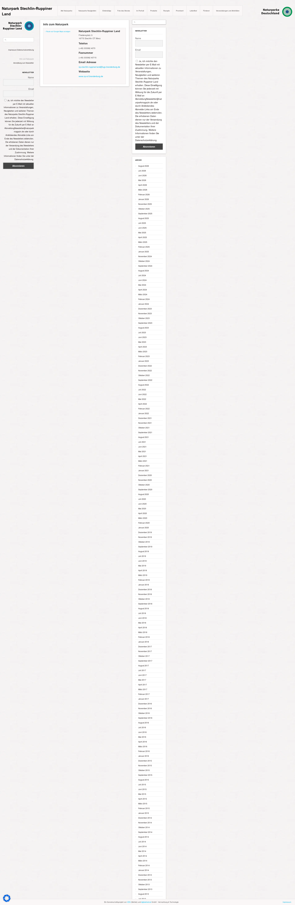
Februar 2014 (144, 865)
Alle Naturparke (66, 10)
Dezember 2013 (145, 875)
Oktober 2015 (144, 770)
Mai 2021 (142, 451)
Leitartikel (193, 10)
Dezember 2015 (145, 760)
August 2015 (143, 779)
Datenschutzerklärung (25, 50)
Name (31, 77)
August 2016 (143, 722)
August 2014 (143, 836)
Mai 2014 (142, 851)
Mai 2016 (142, 737)
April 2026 (142, 185)
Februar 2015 (144, 808)
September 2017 (145, 660)
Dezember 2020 (145, 475)
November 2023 (145, 313)
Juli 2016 (142, 727)
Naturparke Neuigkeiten (87, 10)
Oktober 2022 (144, 375)
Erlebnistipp (106, 10)
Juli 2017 (142, 670)
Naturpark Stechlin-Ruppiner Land (27, 11)
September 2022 (145, 380)
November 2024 (145, 256)
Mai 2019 (142, 565)
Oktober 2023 (144, 318)
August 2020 (143, 494)
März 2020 (142, 518)
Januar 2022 (143, 413)
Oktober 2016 (144, 713)
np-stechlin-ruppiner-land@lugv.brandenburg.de (99, 66)
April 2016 (142, 741)
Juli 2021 (142, 442)
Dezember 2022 (145, 365)
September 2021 (145, 432)
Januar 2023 (143, 361)
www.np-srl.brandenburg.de (91, 76)
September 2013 (145, 889)
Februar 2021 (144, 465)
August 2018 (143, 608)
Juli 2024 (142, 275)
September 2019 (145, 546)
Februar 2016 (144, 751)
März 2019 (142, 575)
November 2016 (145, 708)
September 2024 (145, 265)
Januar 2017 (143, 698)
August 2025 (143, 218)
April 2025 (142, 237)
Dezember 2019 (145, 532)
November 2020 (145, 480)
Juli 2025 (142, 223)
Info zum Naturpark (26, 59)
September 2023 (145, 323)
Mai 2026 (142, 180)
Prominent (179, 10)
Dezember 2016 (145, 703)
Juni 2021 (142, 446)
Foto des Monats (123, 10)
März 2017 (142, 689)
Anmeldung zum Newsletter (23, 63)
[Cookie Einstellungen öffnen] (6, 901)
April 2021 (142, 456)
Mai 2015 (142, 794)
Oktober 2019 (144, 541)
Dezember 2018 (145, 589)
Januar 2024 (143, 304)
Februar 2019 (144, 580)
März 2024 (142, 294)
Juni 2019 (142, 560)
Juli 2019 (142, 556)
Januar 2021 (143, 470)
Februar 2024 (144, 299)
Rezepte (166, 10)
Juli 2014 (142, 841)
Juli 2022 (142, 389)
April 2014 (142, 856)
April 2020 (142, 513)
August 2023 (143, 327)
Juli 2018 (142, 613)
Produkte (153, 10)
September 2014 (145, 832)
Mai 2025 (142, 232)
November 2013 (145, 879)
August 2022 (143, 384)
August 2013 (143, 894)
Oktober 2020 (144, 484)
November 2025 (145, 204)
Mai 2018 (142, 622)
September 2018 (145, 603)
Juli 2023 (142, 332)
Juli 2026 (142, 170)
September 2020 (145, 489)
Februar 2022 (144, 408)
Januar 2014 (143, 870)
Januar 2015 (143, 813)
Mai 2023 (142, 342)
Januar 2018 (143, 641)
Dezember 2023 (145, 308)
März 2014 (142, 860)
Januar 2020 (143, 527)
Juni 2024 (142, 280)
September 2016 (145, 718)
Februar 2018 (144, 637)
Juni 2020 (142, 503)
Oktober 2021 (144, 427)
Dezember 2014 (145, 817)
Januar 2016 (143, 756)
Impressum (12, 50)
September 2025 (145, 213)
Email (31, 88)
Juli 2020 (142, 499)
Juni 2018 (142, 618)
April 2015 (142, 798)
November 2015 (145, 765)
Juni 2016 (142, 732)
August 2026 (143, 166)
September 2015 (145, 775)
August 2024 (143, 270)
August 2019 (143, 551)
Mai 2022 (142, 399)
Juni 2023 (142, 337)
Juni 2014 (142, 846)
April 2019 (142, 570)
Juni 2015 (142, 789)
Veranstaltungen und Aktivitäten (227, 10)
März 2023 (142, 351)
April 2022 (142, 403)
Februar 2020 (144, 522)
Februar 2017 (144, 694)
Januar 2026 (143, 199)
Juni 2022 (142, 394)
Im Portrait (140, 10)
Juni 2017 (142, 675)
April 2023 (142, 346)
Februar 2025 (144, 246)
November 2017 (145, 651)
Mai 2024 (142, 285)
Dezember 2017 (145, 646)
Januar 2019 (143, 584)
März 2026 (142, 189)
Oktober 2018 (144, 599)
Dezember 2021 (145, 418)
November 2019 (145, 537)
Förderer (206, 10)
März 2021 (142, 461)
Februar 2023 (144, 356)
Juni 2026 (142, 175)
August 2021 (143, 437)
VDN (129, 902)
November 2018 (145, 594)
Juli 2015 (142, 784)
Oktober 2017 (144, 656)
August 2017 (143, 665)
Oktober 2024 (144, 261)
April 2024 (142, 289)
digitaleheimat (146, 902)
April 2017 (142, 684)
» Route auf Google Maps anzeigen (57, 31)
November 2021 (145, 422)
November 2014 (145, 822)
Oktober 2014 (144, 827)
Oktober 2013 (144, 884)
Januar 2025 (143, 251)
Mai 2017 (142, 679)
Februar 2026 (144, 194)
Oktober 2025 (144, 208)
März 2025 (142, 242)
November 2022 (145, 370)
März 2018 (142, 632)
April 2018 (142, 627)
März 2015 (142, 803)
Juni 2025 (142, 227)
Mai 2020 (142, 508)
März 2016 (142, 746)
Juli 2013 (142, 898)
